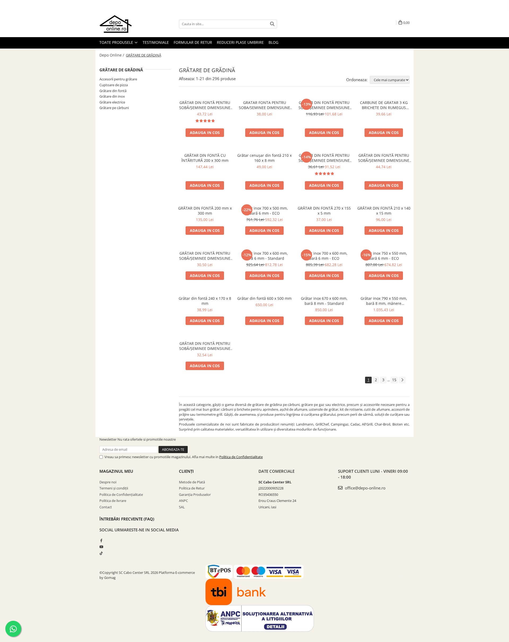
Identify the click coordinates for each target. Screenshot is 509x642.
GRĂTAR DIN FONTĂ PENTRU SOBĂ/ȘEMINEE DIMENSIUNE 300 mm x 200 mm (204, 105)
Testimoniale (156, 42)
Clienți (186, 471)
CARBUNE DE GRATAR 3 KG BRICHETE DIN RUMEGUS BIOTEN (384, 105)
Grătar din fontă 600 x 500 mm (264, 298)
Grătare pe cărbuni (114, 107)
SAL (182, 507)
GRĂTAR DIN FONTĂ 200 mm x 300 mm (205, 211)
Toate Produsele (116, 42)
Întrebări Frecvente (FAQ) (126, 519)
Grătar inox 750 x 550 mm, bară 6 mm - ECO (384, 256)
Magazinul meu (116, 471)
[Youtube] (101, 546)
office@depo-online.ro (364, 488)
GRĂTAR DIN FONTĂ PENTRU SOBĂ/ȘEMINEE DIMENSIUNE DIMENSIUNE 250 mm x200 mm (383, 158)
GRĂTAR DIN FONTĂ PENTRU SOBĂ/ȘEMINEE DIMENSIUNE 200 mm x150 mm (324, 158)
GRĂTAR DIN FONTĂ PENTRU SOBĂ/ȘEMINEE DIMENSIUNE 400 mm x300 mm (324, 105)
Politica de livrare (112, 500)
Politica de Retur (192, 488)
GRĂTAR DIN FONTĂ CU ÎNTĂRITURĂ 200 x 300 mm (205, 158)
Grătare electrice (112, 102)
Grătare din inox (112, 96)
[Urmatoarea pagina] (402, 380)
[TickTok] (101, 553)
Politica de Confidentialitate (241, 456)
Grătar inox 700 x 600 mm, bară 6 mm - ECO (324, 256)
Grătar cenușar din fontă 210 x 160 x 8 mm (264, 158)
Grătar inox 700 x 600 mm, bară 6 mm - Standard (264, 256)
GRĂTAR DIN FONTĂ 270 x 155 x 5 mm (324, 211)
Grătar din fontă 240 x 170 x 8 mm (205, 301)
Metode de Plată (192, 482)
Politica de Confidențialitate (121, 494)
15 (394, 379)
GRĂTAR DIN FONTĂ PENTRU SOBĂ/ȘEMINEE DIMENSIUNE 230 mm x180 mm (204, 346)
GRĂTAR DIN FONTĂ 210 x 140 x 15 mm (383, 211)
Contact (105, 507)
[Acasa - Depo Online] (125, 24)
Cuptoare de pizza (113, 85)
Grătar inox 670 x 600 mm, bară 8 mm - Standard (324, 301)
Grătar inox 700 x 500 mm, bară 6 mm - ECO (264, 211)
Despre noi (107, 482)
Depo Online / (112, 55)
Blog (273, 42)
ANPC (183, 500)
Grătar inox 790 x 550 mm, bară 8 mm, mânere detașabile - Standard (384, 301)
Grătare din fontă (112, 90)
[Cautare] (272, 24)
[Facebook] (101, 540)
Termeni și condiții (113, 488)
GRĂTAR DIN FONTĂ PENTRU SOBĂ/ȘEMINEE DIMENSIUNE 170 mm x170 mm (204, 256)
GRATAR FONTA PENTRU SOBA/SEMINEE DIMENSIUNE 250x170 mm (264, 105)
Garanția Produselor (195, 494)
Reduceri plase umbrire (240, 42)
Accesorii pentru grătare (118, 79)
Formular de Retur (193, 42)
